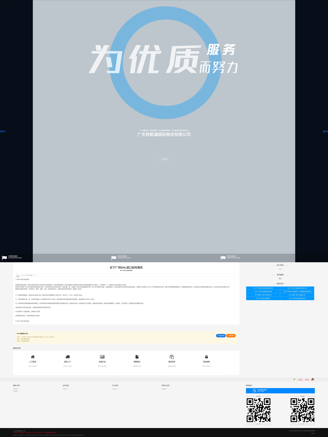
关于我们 (114, 389)
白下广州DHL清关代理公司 (297, 298)
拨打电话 (300, 380)
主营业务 (65, 389)
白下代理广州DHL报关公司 (297, 295)
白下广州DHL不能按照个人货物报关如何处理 (297, 291)
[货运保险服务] (206, 355)
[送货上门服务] (67, 355)
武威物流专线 (80, 435)
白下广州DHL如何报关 (263, 298)
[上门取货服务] (32, 355)
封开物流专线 (55, 435)
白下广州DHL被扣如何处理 (263, 291)
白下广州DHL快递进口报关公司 (297, 288)
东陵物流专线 (67, 435)
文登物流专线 (35, 435)
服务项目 (15, 389)
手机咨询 (231, 335)
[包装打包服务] (102, 355)
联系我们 (164, 389)
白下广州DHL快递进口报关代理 (263, 288)
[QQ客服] (313, 379)
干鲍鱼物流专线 (28, 435)
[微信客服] (295, 379)
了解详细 (163, 159)
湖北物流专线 (74, 435)
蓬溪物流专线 (48, 435)
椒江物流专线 (61, 435)
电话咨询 (221, 335)
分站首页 (313, 433)
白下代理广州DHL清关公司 (263, 295)
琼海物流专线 (22, 435)
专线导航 (15, 391)
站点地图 (313, 430)
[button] (2, 131)
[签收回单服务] (171, 355)
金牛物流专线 (42, 435)
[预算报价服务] (137, 355)
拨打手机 (307, 380)
